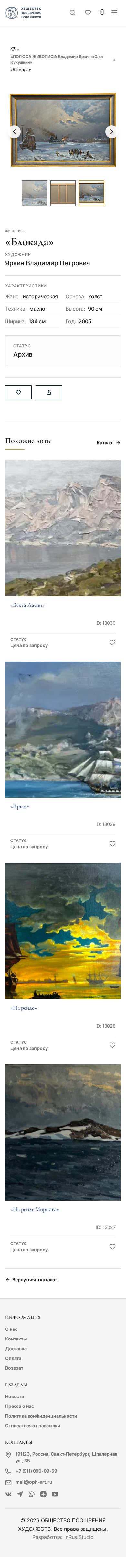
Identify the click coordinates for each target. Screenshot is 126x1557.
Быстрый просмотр (63, 537)
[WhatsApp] (31, 1494)
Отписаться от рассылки (32, 1425)
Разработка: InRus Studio (63, 1537)
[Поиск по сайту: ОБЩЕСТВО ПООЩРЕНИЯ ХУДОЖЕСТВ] (72, 13)
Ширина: (15, 321)
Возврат (14, 1368)
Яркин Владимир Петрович (47, 263)
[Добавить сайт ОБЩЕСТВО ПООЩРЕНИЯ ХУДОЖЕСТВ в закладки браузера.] (88, 13)
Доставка (16, 1348)
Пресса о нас (19, 1406)
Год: (71, 321)
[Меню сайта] (114, 13)
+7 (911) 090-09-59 (36, 1471)
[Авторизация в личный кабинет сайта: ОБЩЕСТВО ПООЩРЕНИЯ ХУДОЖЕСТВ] (101, 13)
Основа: (76, 296)
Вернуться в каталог (34, 1279)
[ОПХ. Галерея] (20, 1494)
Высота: (75, 309)
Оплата (13, 1358)
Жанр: (12, 296)
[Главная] (13, 49)
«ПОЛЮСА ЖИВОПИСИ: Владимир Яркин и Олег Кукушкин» (56, 59)
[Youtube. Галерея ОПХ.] (55, 1494)
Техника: (16, 309)
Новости (14, 1396)
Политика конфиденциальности (41, 1415)
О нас (11, 1329)
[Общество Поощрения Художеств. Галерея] (8, 1494)
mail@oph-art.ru (34, 1482)
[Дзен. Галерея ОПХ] (43, 1494)
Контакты (16, 1338)
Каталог (105, 442)
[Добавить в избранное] (112, 642)
